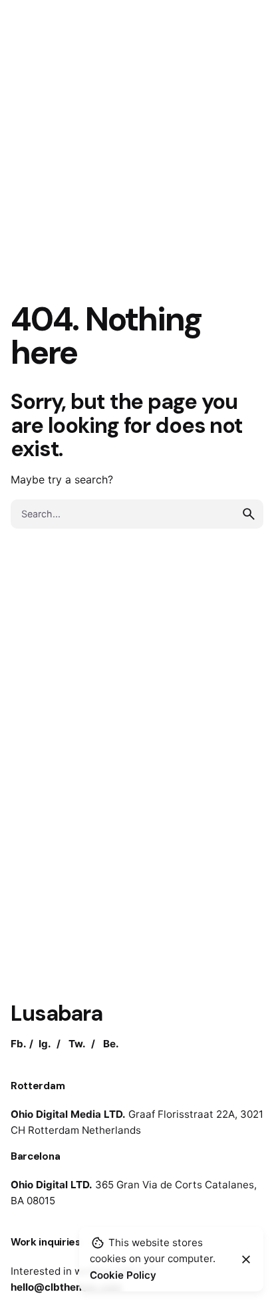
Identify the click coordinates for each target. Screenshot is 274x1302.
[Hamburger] (68, 33)
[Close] (246, 1259)
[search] (248, 514)
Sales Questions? (68, 1237)
